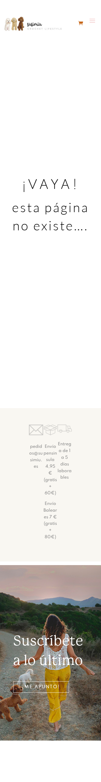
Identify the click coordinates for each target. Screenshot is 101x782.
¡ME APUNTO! (41, 687)
